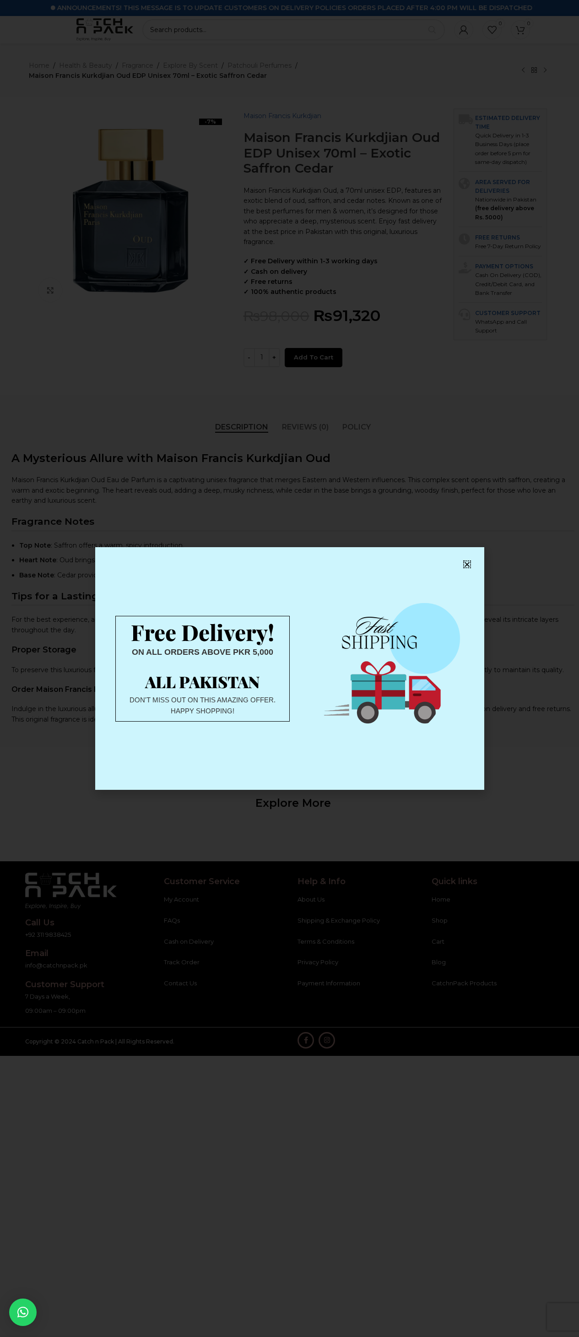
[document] (289, 668)
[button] (23, 1312)
